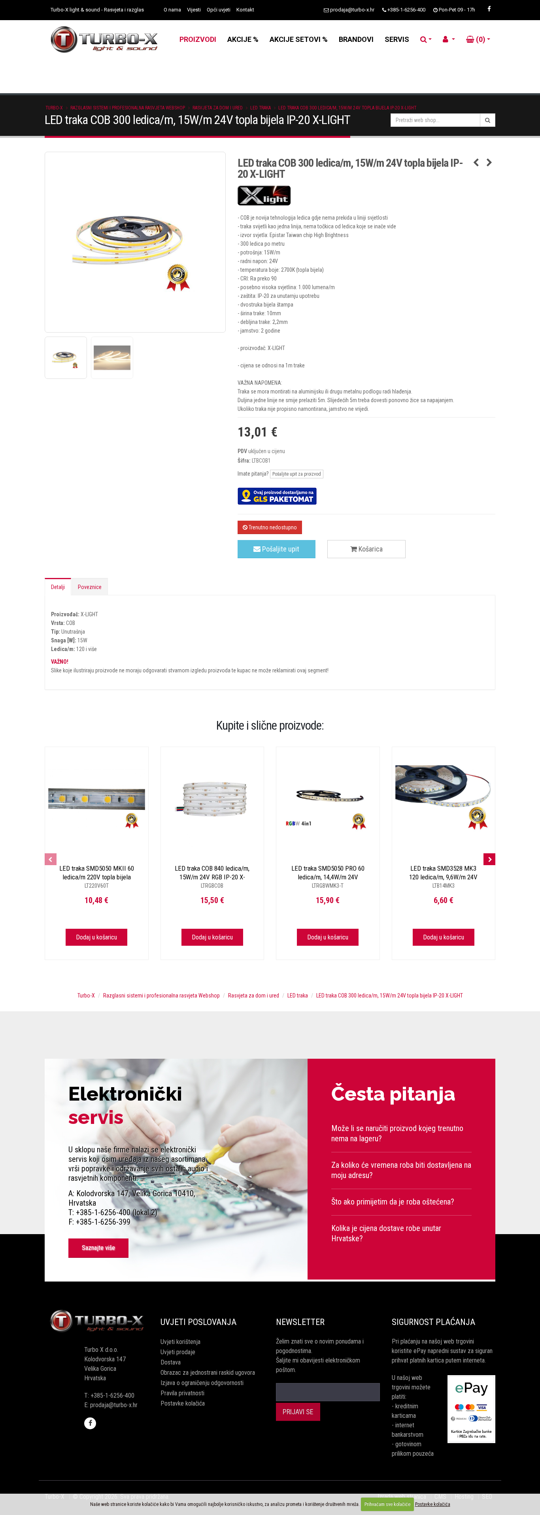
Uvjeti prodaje (177, 1352)
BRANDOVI (356, 39)
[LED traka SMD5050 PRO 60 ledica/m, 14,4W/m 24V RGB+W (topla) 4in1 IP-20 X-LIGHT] (328, 798)
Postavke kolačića (182, 1403)
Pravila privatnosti (182, 1393)
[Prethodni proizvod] (476, 163)
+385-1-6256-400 (406, 10)
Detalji (58, 587)
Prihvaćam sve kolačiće (387, 1504)
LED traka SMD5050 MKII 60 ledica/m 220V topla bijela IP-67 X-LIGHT (96, 877)
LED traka (260, 108)
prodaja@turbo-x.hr (352, 10)
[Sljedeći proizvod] (489, 163)
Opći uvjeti (218, 10)
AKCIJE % (243, 39)
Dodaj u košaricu (96, 937)
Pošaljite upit (280, 549)
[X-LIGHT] (367, 195)
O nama (172, 10)
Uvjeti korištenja (180, 1342)
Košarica (370, 549)
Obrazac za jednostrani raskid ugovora (207, 1372)
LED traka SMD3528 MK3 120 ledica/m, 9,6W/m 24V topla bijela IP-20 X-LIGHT (443, 877)
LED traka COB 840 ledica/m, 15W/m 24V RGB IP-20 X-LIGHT (212, 877)
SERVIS (397, 39)
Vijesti (194, 10)
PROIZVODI (197, 39)
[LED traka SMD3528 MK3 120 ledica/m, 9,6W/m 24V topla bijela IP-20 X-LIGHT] (443, 798)
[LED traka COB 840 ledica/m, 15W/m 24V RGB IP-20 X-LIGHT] (212, 798)
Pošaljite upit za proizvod (296, 474)
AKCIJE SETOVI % (299, 39)
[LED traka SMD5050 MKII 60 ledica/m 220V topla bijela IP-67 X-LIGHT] (96, 798)
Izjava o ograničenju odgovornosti (202, 1383)
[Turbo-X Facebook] (489, 9)
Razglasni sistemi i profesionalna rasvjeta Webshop (127, 108)
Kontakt (245, 10)
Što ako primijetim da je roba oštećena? (392, 1201)
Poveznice (90, 587)
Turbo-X (54, 108)
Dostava (170, 1362)
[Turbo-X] (97, 1321)
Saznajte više (98, 1248)
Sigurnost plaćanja (433, 1322)
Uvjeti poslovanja (198, 1322)
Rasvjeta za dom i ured (218, 108)
